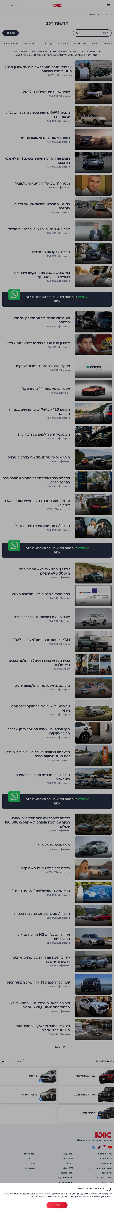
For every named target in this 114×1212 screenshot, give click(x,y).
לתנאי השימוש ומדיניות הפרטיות (44, 1197)
